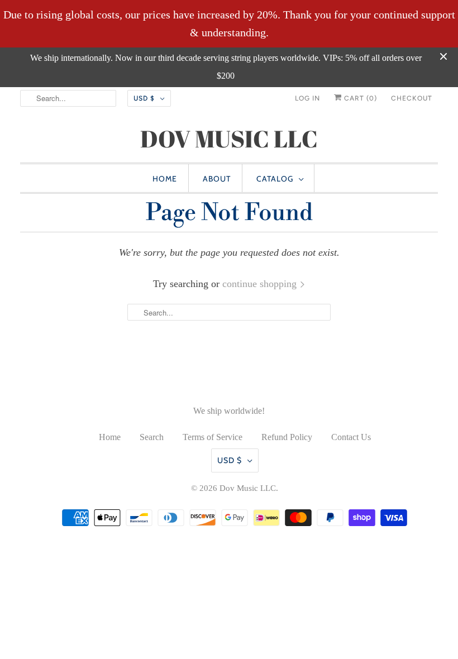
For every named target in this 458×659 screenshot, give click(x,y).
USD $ (144, 98)
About (217, 179)
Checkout (411, 98)
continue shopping (260, 283)
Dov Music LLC (248, 488)
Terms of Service (212, 437)
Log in (307, 98)
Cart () (359, 98)
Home (164, 179)
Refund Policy (286, 437)
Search (152, 437)
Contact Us (351, 437)
